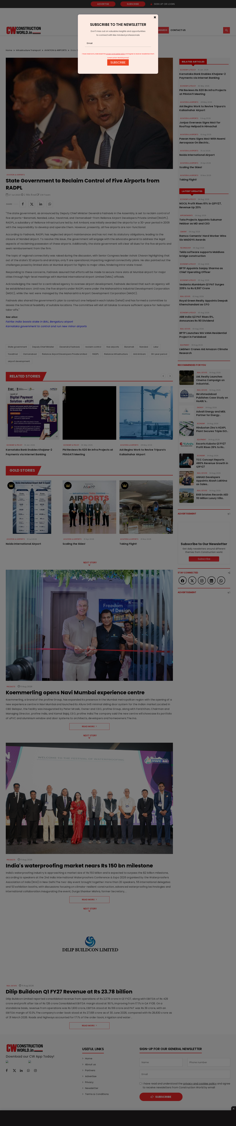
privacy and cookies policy (115, 54)
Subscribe (118, 62)
